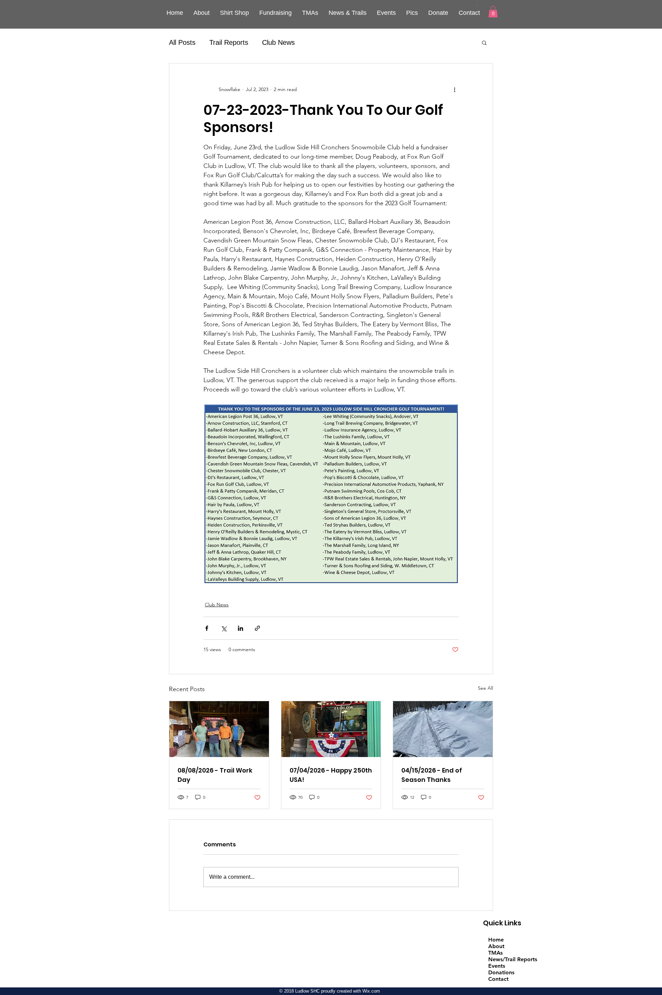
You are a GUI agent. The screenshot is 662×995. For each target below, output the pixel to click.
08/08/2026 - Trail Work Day (215, 775)
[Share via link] (257, 628)
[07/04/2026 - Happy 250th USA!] (331, 729)
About (496, 946)
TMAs (495, 952)
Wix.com (371, 991)
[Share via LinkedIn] (240, 628)
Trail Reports (228, 42)
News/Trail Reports (512, 959)
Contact (498, 979)
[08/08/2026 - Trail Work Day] (219, 729)
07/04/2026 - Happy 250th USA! (331, 775)
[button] (477, 5)
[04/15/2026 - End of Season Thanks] (443, 729)
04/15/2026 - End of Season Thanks (431, 775)
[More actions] (454, 90)
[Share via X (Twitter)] (223, 628)
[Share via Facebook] (206, 628)
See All (485, 688)
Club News (278, 42)
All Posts (182, 42)
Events (496, 966)
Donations (501, 972)
